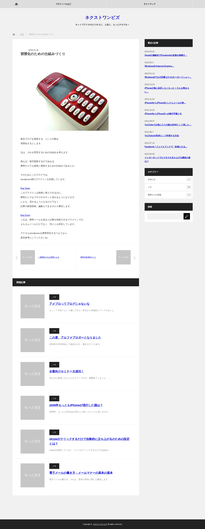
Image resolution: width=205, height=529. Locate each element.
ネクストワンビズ (102, 17)
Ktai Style (25, 188)
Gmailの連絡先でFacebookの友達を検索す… (166, 55)
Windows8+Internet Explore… (159, 66)
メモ (54, 297)
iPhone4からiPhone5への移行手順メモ (163, 113)
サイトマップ (149, 4)
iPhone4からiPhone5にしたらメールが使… (165, 103)
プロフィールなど (63, 4)
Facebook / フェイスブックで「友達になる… (166, 146)
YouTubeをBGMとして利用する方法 (162, 135)
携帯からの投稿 (168, 195)
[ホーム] (16, 4)
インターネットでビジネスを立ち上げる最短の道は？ (167, 159)
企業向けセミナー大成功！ (66, 371)
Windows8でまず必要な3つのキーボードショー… (168, 77)
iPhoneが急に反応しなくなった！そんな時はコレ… (167, 90)
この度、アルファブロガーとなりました (75, 337)
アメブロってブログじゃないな (69, 303)
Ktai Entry (25, 215)
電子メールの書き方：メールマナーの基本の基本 (81, 472)
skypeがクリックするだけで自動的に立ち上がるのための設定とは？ (89, 441)
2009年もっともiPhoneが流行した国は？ (76, 405)
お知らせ (168, 179)
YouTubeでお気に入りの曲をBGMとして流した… (168, 125)
